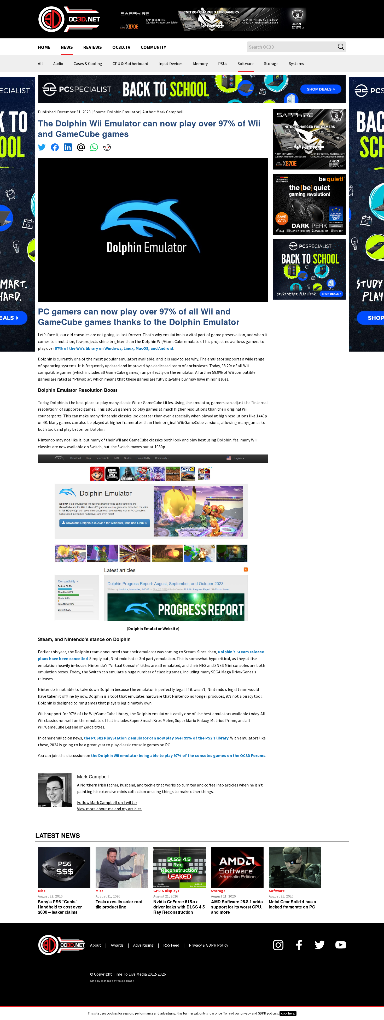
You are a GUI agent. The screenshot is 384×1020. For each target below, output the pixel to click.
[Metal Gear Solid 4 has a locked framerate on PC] (295, 874)
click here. (288, 1013)
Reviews (92, 54)
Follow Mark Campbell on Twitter (107, 809)
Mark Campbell (170, 118)
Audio (58, 70)
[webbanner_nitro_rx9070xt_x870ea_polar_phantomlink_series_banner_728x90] (231, 19)
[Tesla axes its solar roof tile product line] (122, 874)
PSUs (222, 70)
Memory (200, 70)
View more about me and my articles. (109, 815)
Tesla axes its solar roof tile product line (119, 910)
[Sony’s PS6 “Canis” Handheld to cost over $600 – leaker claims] (64, 874)
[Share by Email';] (81, 154)
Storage (271, 70)
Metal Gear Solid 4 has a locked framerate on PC (292, 910)
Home (44, 54)
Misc (41, 897)
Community (153, 54)
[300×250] (309, 275)
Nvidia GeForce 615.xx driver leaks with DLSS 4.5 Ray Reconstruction (179, 913)
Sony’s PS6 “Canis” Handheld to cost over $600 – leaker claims (60, 913)
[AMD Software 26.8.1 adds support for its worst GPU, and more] (237, 874)
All (40, 70)
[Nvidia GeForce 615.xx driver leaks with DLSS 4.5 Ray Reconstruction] (179, 874)
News (67, 54)
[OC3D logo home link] (69, 22)
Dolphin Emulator (123, 118)
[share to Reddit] (107, 154)
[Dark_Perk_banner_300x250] (309, 210)
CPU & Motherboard (130, 70)
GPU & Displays (166, 897)
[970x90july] (192, 95)
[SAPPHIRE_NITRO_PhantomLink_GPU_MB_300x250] (309, 145)
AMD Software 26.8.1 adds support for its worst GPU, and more (237, 913)
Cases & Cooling (88, 70)
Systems (296, 70)
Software (246, 70)
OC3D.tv (121, 54)
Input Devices (171, 70)
